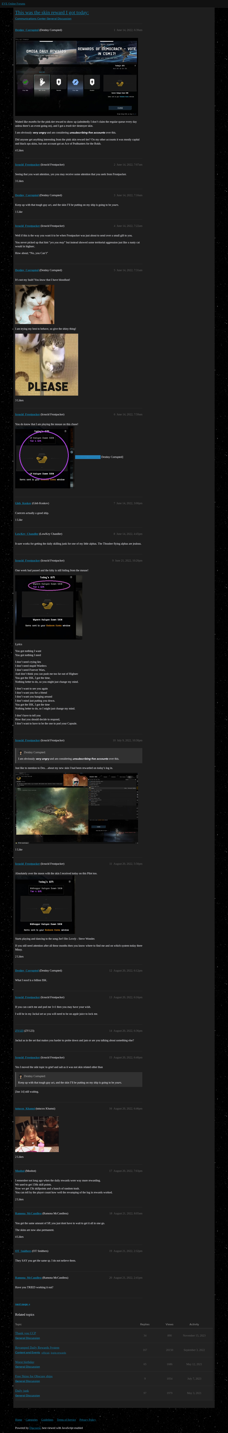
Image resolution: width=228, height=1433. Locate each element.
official (45, 1352)
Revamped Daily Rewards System (37, 1347)
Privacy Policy (87, 1419)
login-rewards (58, 1352)
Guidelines (47, 1419)
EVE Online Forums (13, 3)
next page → (22, 1304)
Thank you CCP (25, 1333)
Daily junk (22, 1390)
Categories (32, 1419)
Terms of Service (66, 1419)
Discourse (35, 1427)
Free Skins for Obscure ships (34, 1376)
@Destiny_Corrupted (88, 457)
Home (18, 1419)
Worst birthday (24, 1362)
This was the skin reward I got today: (52, 12)
